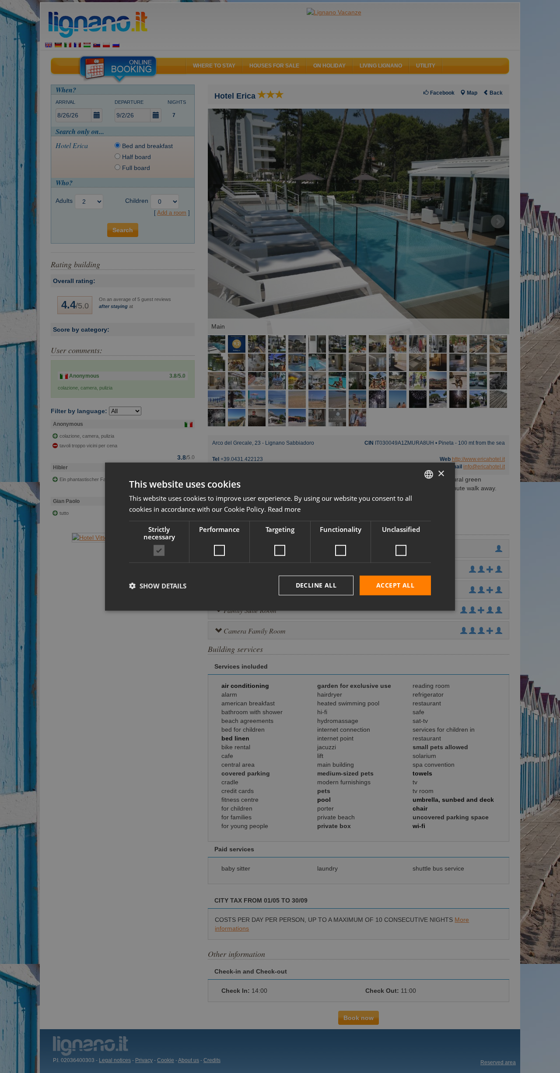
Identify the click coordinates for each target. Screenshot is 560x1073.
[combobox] (428, 474)
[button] (157, 585)
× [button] (441, 474)
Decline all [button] (316, 585)
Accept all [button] (395, 585)
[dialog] (280, 536)
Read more (284, 508)
